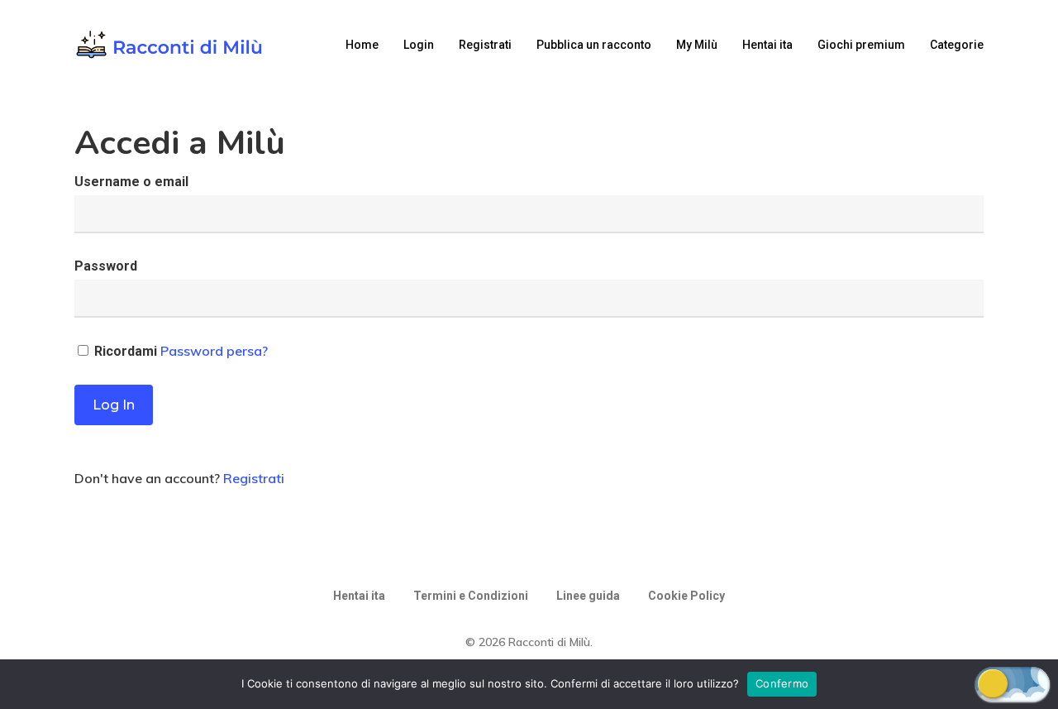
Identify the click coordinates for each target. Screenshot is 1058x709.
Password (105, 266)
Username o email (131, 181)
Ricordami (125, 351)
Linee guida (588, 595)
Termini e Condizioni (470, 595)
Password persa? (214, 351)
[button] (1012, 684)
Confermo (781, 683)
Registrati (253, 478)
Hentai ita (359, 595)
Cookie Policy (686, 595)
